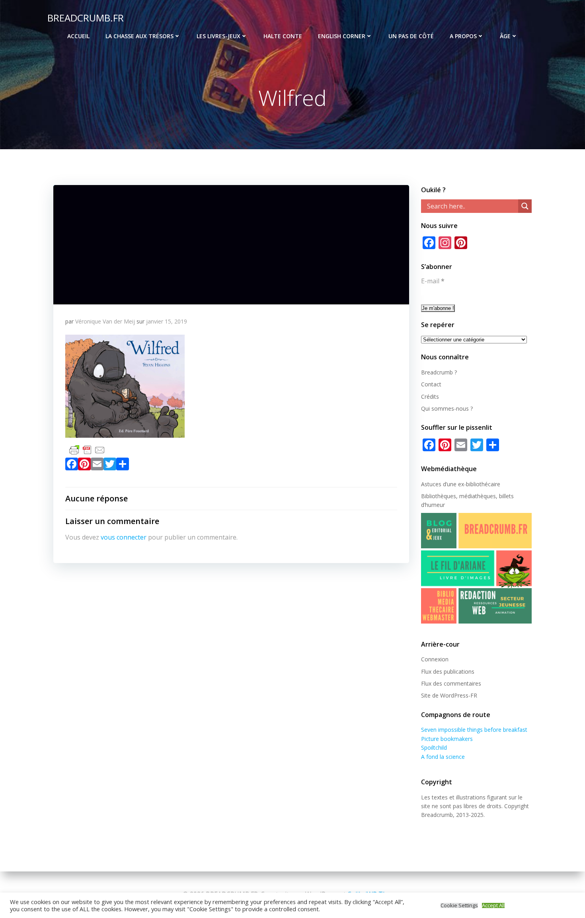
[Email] (97, 465)
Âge (505, 36)
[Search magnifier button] (525, 206)
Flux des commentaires (451, 683)
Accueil (78, 36)
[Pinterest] (84, 465)
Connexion (434, 659)
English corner (341, 36)
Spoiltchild (434, 747)
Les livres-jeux (218, 36)
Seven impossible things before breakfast (474, 729)
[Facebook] (71, 465)
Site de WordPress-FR (449, 695)
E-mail (433, 281)
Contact (431, 384)
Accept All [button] (493, 905)
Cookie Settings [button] (459, 905)
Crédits (430, 396)
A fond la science (443, 756)
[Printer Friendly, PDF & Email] (87, 449)
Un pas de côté (411, 36)
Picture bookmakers (447, 739)
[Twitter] (109, 465)
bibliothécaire (483, 484)
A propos (463, 36)
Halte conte (282, 36)
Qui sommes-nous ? (447, 408)
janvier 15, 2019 (166, 321)
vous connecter (123, 537)
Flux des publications (447, 671)
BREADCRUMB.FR (85, 17)
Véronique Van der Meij (105, 321)
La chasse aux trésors (139, 36)
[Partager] (122, 465)
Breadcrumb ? (439, 372)
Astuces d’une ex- (443, 484)
